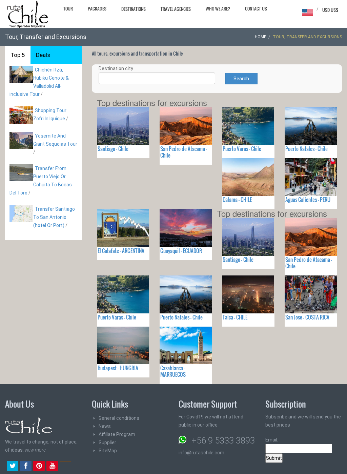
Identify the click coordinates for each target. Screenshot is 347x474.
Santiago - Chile (113, 148)
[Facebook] (26, 466)
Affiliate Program (117, 434)
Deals (43, 54)
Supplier (107, 442)
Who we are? (218, 8)
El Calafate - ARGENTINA (121, 250)
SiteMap (108, 450)
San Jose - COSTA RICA (307, 317)
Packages (97, 8)
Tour (68, 8)
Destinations (133, 8)
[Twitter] (12, 466)
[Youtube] (52, 466)
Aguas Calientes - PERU (307, 199)
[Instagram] (65, 466)
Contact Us (256, 8)
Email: (271, 439)
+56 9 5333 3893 (223, 440)
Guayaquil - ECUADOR (181, 250)
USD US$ (330, 9)
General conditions (119, 418)
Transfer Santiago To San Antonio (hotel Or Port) (54, 217)
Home (260, 37)
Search (241, 78)
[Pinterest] (39, 466)
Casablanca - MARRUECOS (173, 371)
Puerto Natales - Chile (306, 148)
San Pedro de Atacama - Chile (183, 152)
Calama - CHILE (237, 199)
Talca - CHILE (235, 317)
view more (35, 450)
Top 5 (18, 54)
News (105, 426)
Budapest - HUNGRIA (118, 368)
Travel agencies (176, 8)
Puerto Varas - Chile (242, 148)
